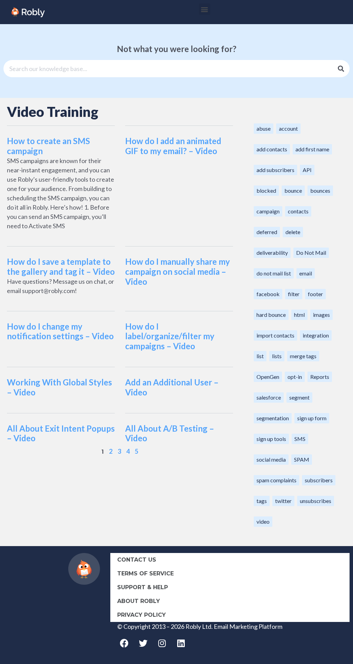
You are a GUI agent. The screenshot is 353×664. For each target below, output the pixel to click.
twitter (283, 500)
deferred (266, 232)
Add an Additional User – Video (172, 387)
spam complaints (276, 480)
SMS (299, 438)
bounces (320, 190)
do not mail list (273, 273)
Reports (319, 376)
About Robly (138, 601)
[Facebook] (124, 643)
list (260, 356)
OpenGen (267, 376)
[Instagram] (162, 643)
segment (299, 397)
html (299, 314)
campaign (268, 211)
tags (261, 500)
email (305, 273)
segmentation (272, 418)
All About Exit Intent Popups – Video (61, 433)
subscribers (319, 480)
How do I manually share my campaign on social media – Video (177, 271)
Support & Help (142, 587)
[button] (204, 9)
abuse (263, 128)
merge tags (303, 356)
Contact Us (136, 559)
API (307, 170)
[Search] (341, 68)
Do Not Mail (311, 252)
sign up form (311, 418)
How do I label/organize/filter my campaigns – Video (169, 336)
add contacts (271, 149)
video (263, 521)
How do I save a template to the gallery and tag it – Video (61, 266)
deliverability (272, 252)
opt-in (295, 376)
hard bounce (271, 314)
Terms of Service (145, 573)
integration (316, 335)
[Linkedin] (181, 643)
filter (294, 294)
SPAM (301, 459)
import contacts (275, 335)
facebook (268, 294)
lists (277, 356)
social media (271, 459)
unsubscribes (315, 500)
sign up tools (271, 438)
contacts (298, 211)
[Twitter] (143, 643)
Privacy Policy (141, 615)
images (321, 314)
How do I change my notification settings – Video (60, 331)
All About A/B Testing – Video (169, 433)
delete (292, 232)
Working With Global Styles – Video (59, 387)
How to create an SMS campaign (48, 146)
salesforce (268, 397)
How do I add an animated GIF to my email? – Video (173, 146)
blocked (266, 190)
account (288, 128)
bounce (293, 190)
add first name (312, 149)
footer (315, 294)
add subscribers (275, 170)
